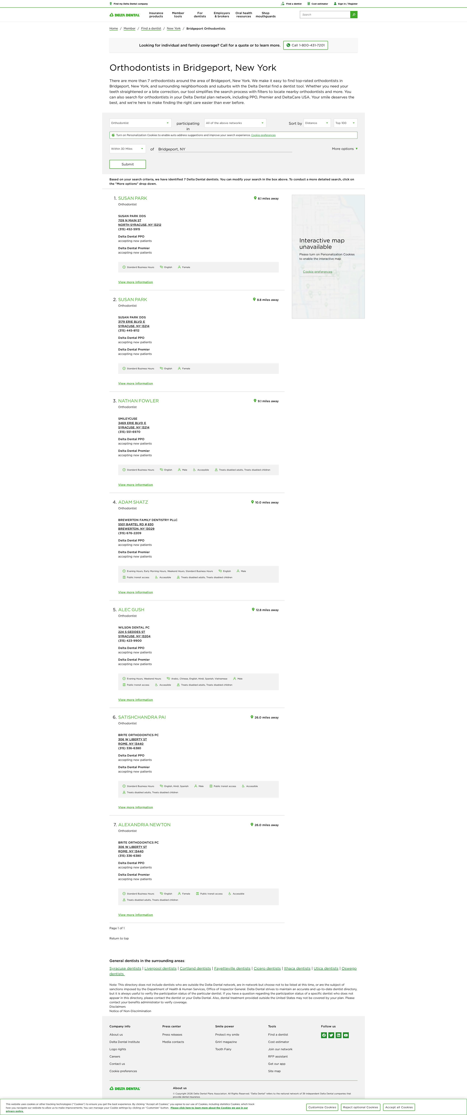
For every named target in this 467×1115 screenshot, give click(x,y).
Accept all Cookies (399, 1107)
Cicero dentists (267, 968)
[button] (129, 3)
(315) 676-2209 (129, 533)
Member (129, 28)
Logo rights (117, 1049)
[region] (233, 1107)
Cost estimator (278, 1042)
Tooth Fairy (223, 1049)
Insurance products (156, 14)
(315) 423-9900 (130, 640)
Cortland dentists (195, 968)
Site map (274, 1071)
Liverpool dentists (160, 968)
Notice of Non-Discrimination (130, 1011)
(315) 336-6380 (129, 748)
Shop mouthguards (266, 14)
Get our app (276, 1064)
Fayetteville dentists (232, 968)
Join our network (280, 1049)
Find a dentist (151, 28)
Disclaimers (117, 1006)
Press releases (172, 1034)
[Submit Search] (354, 14)
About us (116, 1034)
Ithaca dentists (297, 968)
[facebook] (324, 1035)
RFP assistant (278, 1056)
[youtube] (346, 1035)
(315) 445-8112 (128, 330)
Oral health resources (244, 14)
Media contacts (173, 1042)
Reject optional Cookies (360, 1107)
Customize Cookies (322, 1107)
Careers (114, 1056)
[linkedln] (338, 1035)
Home (113, 28)
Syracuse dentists (125, 968)
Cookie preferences (263, 135)
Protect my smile (227, 1034)
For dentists (200, 14)
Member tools (178, 14)
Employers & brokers (222, 14)
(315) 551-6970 (129, 432)
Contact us (117, 1064)
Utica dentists (326, 968)
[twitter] (331, 1035)
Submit (128, 164)
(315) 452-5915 (129, 229)
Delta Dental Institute (124, 1042)
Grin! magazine (226, 1042)
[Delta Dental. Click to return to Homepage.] (124, 14)
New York (174, 28)
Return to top (119, 938)
